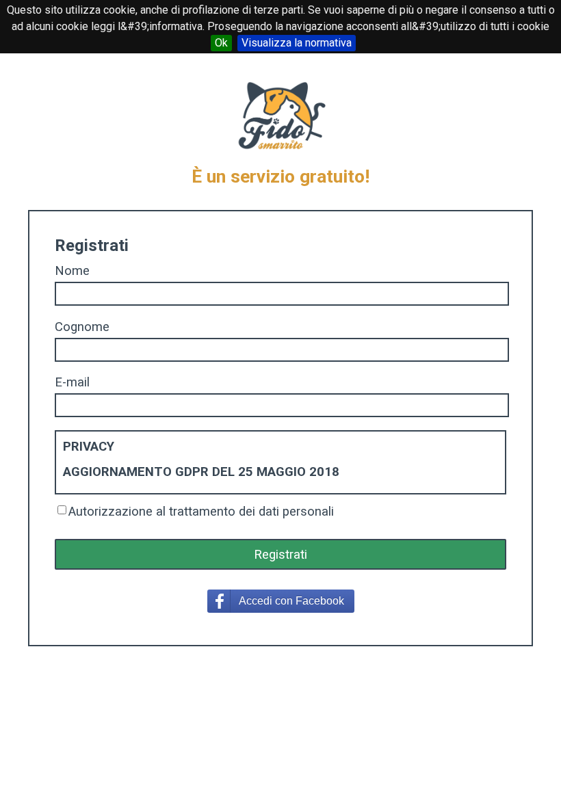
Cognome (82, 326)
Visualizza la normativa (297, 42)
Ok (221, 42)
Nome (72, 270)
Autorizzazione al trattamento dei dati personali (201, 511)
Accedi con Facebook (291, 601)
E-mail (72, 382)
